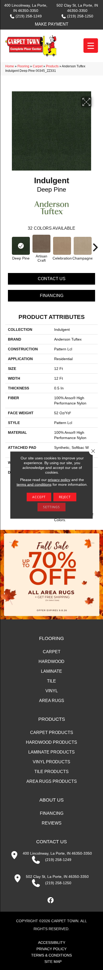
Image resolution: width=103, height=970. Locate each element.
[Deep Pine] (21, 246)
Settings (51, 507)
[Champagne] (82, 246)
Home (9, 66)
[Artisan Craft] (41, 243)
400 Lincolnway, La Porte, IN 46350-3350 (57, 853)
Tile (51, 681)
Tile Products (51, 771)
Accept (39, 497)
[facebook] (51, 900)
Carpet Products (51, 732)
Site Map (53, 961)
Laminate (51, 671)
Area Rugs (51, 700)
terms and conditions (34, 484)
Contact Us (51, 278)
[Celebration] (62, 246)
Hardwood (51, 661)
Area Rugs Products (51, 781)
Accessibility (51, 942)
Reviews (52, 823)
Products (52, 66)
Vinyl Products (51, 762)
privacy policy (59, 480)
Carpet (38, 66)
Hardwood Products (51, 742)
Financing (51, 295)
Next (95, 244)
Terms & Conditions (51, 955)
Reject (65, 497)
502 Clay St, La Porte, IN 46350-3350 (57, 876)
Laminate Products (51, 752)
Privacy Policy (51, 949)
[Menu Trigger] (90, 45)
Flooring (23, 66)
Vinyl (51, 691)
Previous (8, 244)
